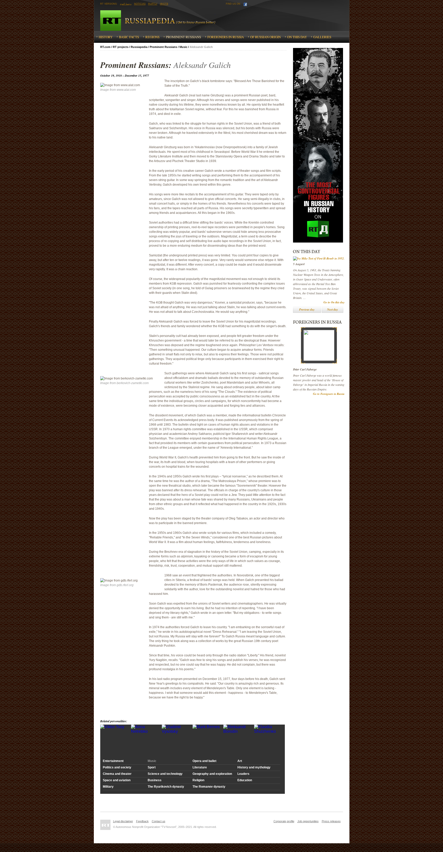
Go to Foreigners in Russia (329, 394)
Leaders (243, 774)
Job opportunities (308, 821)
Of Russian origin (265, 37)
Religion (198, 780)
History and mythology (253, 767)
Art (239, 761)
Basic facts (129, 37)
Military (108, 786)
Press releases (331, 821)
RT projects (120, 46)
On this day (297, 37)
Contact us (158, 821)
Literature (200, 767)
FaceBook (245, 4)
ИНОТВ (164, 4)
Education (244, 780)
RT (110, 20)
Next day (332, 309)
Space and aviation (116, 780)
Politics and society (117, 767)
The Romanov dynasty (209, 786)
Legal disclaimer (123, 821)
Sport (152, 767)
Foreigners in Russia (225, 37)
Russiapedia (168, 20)
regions (152, 37)
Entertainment (113, 761)
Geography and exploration (212, 774)
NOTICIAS (140, 4)
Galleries (322, 37)
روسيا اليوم (126, 4)
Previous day (307, 309)
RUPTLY (152, 4)
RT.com (105, 46)
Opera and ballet (204, 761)
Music (183, 46)
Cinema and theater (117, 774)
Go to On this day (334, 302)
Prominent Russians (183, 37)
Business (155, 780)
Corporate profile (284, 821)
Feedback (142, 821)
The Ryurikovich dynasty (166, 786)
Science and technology (165, 774)
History (106, 37)
